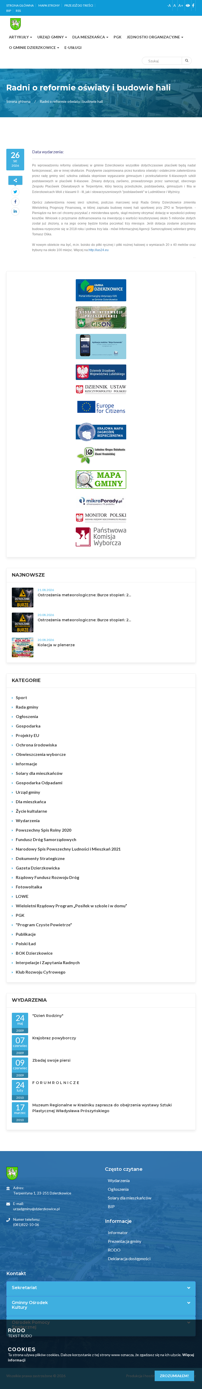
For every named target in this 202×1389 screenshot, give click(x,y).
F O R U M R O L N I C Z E (55, 1082)
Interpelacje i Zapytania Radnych (48, 962)
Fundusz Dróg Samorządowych (46, 839)
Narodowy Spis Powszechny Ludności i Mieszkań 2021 (68, 848)
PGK (20, 915)
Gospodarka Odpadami (39, 782)
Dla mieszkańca (31, 801)
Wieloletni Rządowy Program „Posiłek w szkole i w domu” (71, 905)
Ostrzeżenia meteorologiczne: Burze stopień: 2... (84, 595)
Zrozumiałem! (174, 1375)
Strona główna (20, 5)
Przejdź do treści (78, 5)
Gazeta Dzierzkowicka (38, 867)
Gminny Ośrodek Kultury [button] (30, 1305)
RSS (18, 11)
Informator (117, 1232)
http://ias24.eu (99, 250)
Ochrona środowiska (36, 744)
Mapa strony (49, 5)
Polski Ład (26, 943)
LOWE (22, 896)
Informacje (26, 763)
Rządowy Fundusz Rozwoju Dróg (47, 877)
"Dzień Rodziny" (47, 1015)
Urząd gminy (28, 792)
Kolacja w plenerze (56, 645)
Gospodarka (28, 725)
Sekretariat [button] (24, 1287)
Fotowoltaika (29, 886)
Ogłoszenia (27, 716)
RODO (113, 1249)
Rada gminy (27, 706)
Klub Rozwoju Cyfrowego (40, 971)
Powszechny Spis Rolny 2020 (43, 829)
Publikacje (26, 934)
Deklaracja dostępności (128, 1258)
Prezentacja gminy (124, 1241)
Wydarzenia (28, 820)
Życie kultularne (31, 810)
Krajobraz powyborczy (54, 1038)
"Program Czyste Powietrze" (44, 924)
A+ (180, 5)
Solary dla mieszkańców (39, 773)
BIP (8, 11)
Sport (21, 697)
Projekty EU (27, 735)
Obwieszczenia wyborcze (41, 754)
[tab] (101, 1287)
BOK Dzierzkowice (34, 952)
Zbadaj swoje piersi (51, 1060)
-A (169, 5)
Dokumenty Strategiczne (40, 858)
